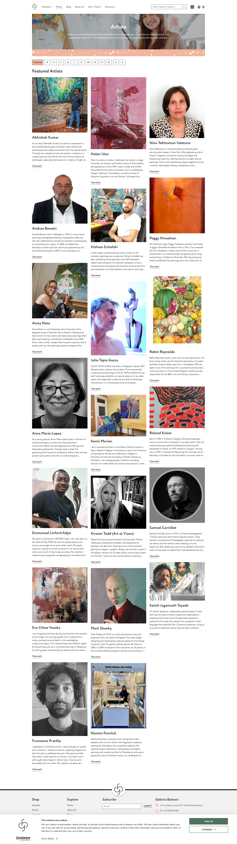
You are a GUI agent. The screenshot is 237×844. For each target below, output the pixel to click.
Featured (37, 62)
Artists (59, 6)
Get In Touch (94, 6)
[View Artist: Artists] (60, 105)
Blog (68, 6)
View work (37, 166)
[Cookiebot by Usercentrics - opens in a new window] (23, 839)
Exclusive (109, 6)
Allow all (208, 821)
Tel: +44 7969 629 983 (169, 810)
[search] (184, 7)
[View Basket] (203, 6)
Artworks (46, 6)
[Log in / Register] (199, 6)
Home (70, 805)
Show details (47, 838)
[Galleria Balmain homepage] (34, 7)
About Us (79, 6)
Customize (207, 829)
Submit (148, 806)
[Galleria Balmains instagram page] (192, 7)
